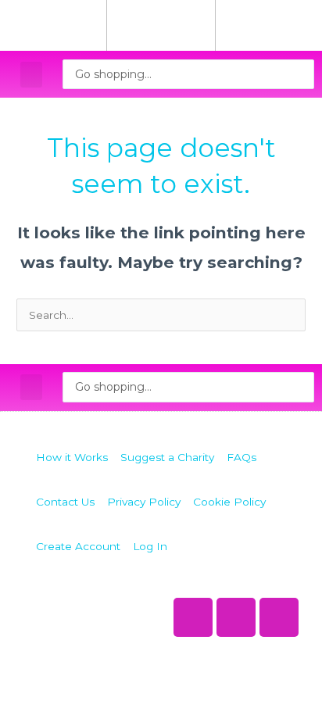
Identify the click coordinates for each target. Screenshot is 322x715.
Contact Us (65, 501)
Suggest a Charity (167, 457)
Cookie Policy (229, 501)
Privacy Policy (144, 501)
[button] (31, 75)
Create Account (78, 546)
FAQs (241, 457)
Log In (150, 546)
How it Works (72, 457)
